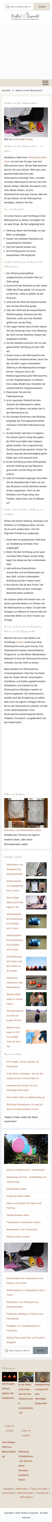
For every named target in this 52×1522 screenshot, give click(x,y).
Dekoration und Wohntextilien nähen (22, 830)
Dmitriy (16, 139)
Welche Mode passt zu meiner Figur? (14, 999)
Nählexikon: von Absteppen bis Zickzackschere (14, 869)
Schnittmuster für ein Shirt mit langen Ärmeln (15, 1015)
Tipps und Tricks (39, 1488)
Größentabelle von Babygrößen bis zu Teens (15, 885)
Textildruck (42, 1492)
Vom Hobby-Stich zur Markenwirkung (25, 1097)
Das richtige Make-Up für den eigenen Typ (15, 902)
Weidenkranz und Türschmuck (22, 1229)
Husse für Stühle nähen (18, 1196)
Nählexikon (22, 1488)
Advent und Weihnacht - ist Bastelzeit (25, 1169)
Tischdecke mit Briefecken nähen (23, 1222)
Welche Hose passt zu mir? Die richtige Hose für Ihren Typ (13, 1037)
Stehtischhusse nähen (17, 1215)
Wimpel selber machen (18, 1236)
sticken (19, 642)
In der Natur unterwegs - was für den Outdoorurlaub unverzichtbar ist (25, 1398)
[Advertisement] (26, 51)
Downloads (8, 1492)
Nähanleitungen (25, 1492)
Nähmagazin (26, 1497)
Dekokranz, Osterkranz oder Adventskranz (14, 982)
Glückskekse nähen (16, 1188)
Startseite (6, 90)
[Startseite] (25, 16)
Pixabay (29, 139)
